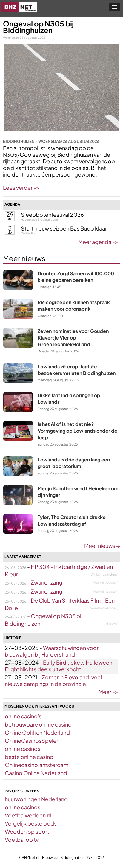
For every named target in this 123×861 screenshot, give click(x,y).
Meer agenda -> (98, 241)
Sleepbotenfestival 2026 (52, 214)
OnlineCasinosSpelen (32, 740)
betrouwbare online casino (38, 724)
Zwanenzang (46, 582)
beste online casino (29, 756)
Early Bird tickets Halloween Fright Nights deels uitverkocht (58, 665)
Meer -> (108, 691)
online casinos (22, 748)
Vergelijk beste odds (31, 823)
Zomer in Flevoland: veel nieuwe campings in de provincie (53, 680)
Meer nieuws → (102, 545)
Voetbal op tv (22, 839)
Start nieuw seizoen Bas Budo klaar (64, 228)
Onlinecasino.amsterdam (36, 764)
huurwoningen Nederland (36, 799)
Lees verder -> (21, 187)
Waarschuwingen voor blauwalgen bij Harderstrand (52, 651)
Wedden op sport (27, 831)
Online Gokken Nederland (37, 732)
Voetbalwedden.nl (28, 815)
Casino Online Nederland (36, 772)
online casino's (23, 716)
